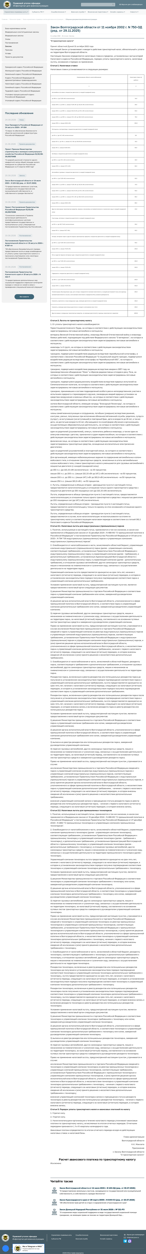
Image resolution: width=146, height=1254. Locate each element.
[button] (16, 12)
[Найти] (113, 4)
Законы (8, 46)
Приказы (9, 50)
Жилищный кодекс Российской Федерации (23, 71)
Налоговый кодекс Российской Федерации (23, 84)
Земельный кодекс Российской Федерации (23, 74)
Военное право (15, 19)
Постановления (11, 43)
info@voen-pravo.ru (133, 1237)
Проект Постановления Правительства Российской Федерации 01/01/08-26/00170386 (22, 209)
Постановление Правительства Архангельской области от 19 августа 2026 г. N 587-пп (24, 243)
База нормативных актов (15, 28)
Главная (4, 19)
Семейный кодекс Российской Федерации (23, 87)
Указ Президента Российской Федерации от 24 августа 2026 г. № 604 (24, 126)
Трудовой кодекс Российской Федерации (22, 91)
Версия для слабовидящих (132, 4)
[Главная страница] (7, 4)
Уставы (8, 53)
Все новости (24, 297)
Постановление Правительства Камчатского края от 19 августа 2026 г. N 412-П (23, 274)
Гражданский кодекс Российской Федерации (24, 67)
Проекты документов (14, 57)
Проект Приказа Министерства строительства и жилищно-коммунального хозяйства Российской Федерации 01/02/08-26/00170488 (24, 152)
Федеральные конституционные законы (22, 32)
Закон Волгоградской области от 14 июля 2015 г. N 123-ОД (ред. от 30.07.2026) (23, 181)
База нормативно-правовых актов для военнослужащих (43, 19)
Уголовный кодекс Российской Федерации (23, 100)
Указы (7, 39)
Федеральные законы (14, 36)
